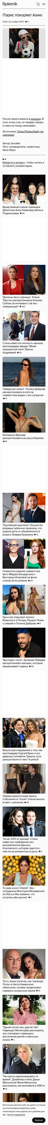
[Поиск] (38, 4)
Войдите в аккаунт (14, 162)
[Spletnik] (10, 4)
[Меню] (43, 4)
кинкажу (36, 119)
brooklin (15, 143)
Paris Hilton (9, 150)
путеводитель (17, 147)
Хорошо (39, 1120)
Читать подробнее (16, 1114)
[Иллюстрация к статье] (24, 43)
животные (33, 147)
